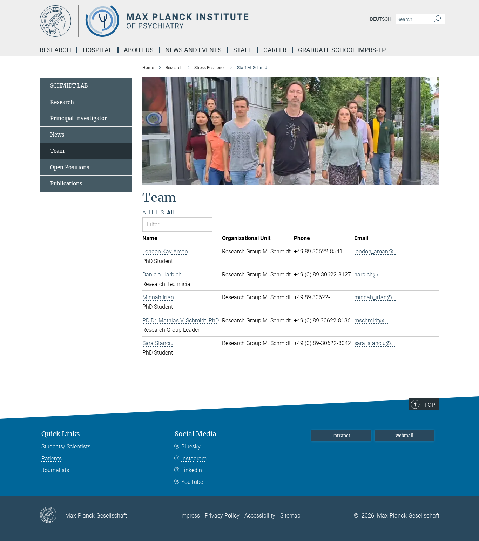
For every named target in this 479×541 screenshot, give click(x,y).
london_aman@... (376, 251)
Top (429, 404)
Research (62, 102)
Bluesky (191, 446)
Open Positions (69, 167)
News (57, 134)
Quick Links (60, 434)
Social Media (195, 434)
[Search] (437, 19)
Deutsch (380, 19)
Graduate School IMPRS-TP (342, 50)
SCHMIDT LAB (69, 85)
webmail (404, 435)
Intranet (341, 435)
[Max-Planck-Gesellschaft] (52, 515)
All (170, 212)
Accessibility (259, 515)
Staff (242, 50)
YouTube (192, 482)
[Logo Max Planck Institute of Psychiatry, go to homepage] (171, 21)
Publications (66, 183)
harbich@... (368, 274)
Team (57, 151)
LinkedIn (191, 470)
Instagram (194, 458)
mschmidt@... (371, 320)
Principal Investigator (78, 118)
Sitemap (290, 515)
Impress (190, 515)
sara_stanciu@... (374, 343)
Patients (51, 458)
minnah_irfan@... (375, 297)
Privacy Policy (222, 515)
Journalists (55, 470)
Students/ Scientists (65, 446)
